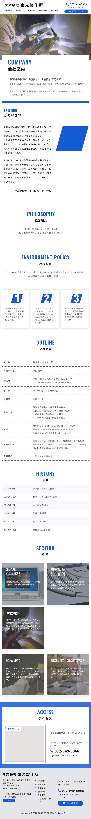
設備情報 (43, 10)
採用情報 (54, 10)
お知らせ (19, 10)
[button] (76, 11)
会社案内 (8, 10)
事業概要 (31, 10)
